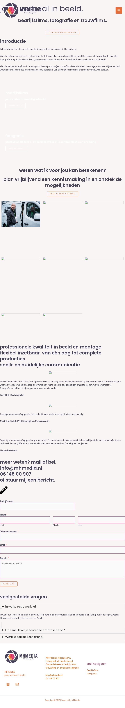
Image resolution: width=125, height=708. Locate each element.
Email (3, 544)
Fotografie (91, 673)
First (2, 525)
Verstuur (8, 584)
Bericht (4, 558)
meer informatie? (15, 106)
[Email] (17, 684)
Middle (56, 525)
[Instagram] (8, 684)
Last (80, 525)
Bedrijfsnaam (6, 501)
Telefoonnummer (9, 531)
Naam (3, 514)
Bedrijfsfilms (92, 670)
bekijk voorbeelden (17, 148)
